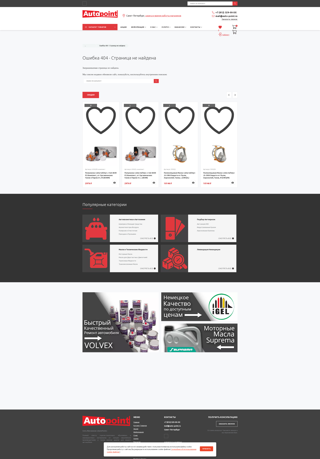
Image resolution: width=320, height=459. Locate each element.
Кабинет (225, 35)
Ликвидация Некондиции (208, 250)
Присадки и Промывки (127, 234)
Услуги (136, 438)
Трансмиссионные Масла (128, 264)
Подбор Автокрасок (206, 219)
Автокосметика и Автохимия (132, 219)
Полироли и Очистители (128, 231)
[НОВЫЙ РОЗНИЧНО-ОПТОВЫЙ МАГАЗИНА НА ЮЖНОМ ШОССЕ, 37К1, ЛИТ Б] (160, 41)
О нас (136, 435)
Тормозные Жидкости (127, 261)
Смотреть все (146, 238)
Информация (139, 432)
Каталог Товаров (140, 425)
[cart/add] (114, 182)
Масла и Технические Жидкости (133, 250)
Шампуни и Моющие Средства (130, 224)
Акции (136, 429)
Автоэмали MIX (203, 224)
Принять (206, 449)
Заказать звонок (230, 19)
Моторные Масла (125, 254)
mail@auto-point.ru (227, 16)
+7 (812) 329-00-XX (226, 12)
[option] (101, 145)
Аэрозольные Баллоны (206, 231)
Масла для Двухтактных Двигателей (133, 257)
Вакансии (137, 442)
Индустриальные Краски (206, 227)
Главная (136, 422)
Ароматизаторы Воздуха (129, 227)
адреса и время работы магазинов (163, 15)
